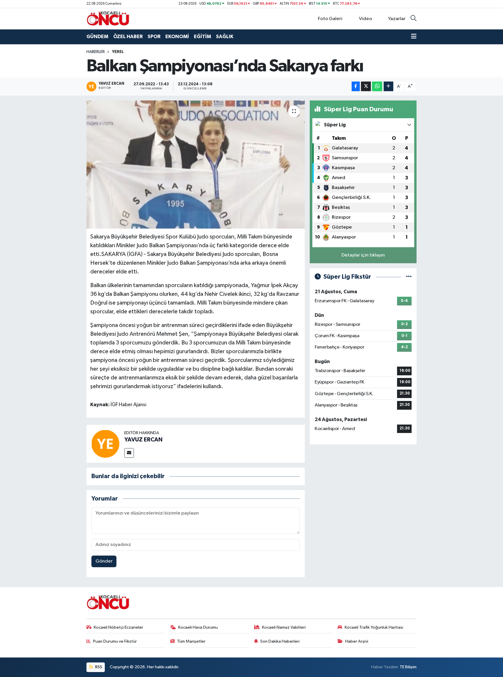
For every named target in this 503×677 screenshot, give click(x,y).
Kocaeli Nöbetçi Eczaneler (118, 627)
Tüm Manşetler (191, 641)
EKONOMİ (177, 36)
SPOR (154, 36)
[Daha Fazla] (388, 86)
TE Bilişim (408, 667)
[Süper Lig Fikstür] (409, 276)
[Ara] (413, 19)
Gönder (104, 561)
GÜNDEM (97, 36)
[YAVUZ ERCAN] (105, 443)
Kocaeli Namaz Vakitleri (284, 627)
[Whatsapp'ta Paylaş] (377, 86)
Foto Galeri (330, 18)
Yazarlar (396, 18)
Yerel (118, 52)
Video (365, 18)
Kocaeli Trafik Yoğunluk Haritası (374, 627)
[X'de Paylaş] (366, 86)
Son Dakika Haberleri (280, 641)
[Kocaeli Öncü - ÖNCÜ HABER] (108, 18)
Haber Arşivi (356, 641)
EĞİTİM (202, 36)
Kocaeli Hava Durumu (198, 627)
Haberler (95, 52)
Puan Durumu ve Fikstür (115, 641)
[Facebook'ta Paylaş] (356, 86)
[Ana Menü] (414, 36)
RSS (98, 667)
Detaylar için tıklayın (363, 255)
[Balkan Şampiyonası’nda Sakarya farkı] (195, 164)
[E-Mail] (129, 453)
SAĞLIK (224, 36)
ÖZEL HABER (128, 36)
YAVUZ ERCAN (143, 440)
